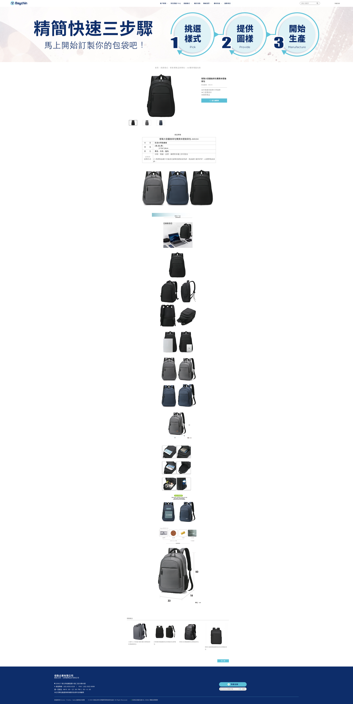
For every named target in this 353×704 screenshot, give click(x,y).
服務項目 (227, 3)
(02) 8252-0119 (69, 686)
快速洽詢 (234, 684)
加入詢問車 (215, 100)
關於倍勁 (197, 3)
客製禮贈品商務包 (177, 68)
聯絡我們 (206, 3)
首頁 (157, 68)
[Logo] (19, 3)
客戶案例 (163, 3)
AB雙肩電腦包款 (194, 68)
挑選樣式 (187, 3)
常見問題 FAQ (176, 3)
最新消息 (217, 3)
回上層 (223, 661)
